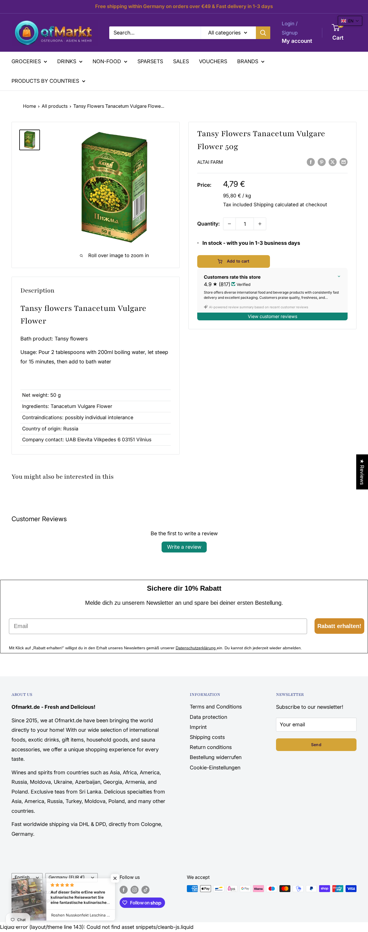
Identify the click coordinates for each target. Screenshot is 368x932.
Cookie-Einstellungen (215, 768)
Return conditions (211, 747)
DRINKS (66, 61)
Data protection (208, 717)
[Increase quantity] (260, 224)
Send (316, 744)
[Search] (263, 32)
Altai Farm (210, 162)
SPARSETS (150, 61)
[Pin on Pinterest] (322, 162)
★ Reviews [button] (362, 472)
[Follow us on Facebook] (124, 889)
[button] (350, 21)
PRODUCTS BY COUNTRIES (45, 81)
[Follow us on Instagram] (135, 889)
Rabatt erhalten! (339, 626)
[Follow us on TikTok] (145, 889)
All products (55, 106)
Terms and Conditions (216, 707)
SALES (181, 61)
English (22, 877)
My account (297, 40)
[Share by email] (344, 162)
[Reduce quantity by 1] (229, 224)
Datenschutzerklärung (196, 648)
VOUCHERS (213, 61)
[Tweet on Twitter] (333, 162)
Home (29, 106)
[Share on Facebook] (311, 162)
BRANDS (247, 61)
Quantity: (208, 224)
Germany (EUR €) (67, 877)
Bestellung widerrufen (215, 757)
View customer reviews (272, 316)
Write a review (184, 547)
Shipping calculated (276, 204)
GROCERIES (26, 61)
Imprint (198, 727)
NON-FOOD (107, 61)
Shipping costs (207, 737)
